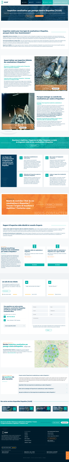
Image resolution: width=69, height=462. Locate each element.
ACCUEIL (25, 2)
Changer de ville (27, 346)
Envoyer (48, 330)
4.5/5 (10, 294)
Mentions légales (26, 457)
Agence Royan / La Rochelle (52, 451)
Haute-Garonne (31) (11, 352)
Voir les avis (5, 291)
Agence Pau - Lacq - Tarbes (29, 451)
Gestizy (40, 457)
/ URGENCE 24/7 (61, 2)
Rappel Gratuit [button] (29, 15)
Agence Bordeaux (5, 451)
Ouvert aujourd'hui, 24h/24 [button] (50, 207)
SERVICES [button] (39, 2)
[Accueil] (5, 2)
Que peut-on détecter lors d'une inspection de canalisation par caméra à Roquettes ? (37, 392)
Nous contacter (46, 88)
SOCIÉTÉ (31, 2)
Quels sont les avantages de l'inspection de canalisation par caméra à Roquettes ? (36, 388)
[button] (49, 351)
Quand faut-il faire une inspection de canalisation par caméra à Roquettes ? (35, 385)
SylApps (44, 457)
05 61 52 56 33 (40, 15)
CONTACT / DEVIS (48, 2)
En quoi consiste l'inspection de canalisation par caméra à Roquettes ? (34, 375)
